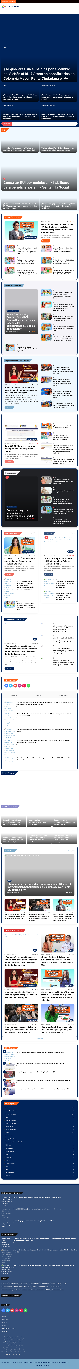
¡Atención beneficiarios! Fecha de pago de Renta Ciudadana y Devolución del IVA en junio (63, 338)
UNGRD (47, 1290)
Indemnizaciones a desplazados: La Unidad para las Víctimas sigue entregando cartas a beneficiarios (57, 116)
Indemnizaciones (7, 1286)
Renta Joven (9, 1126)
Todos (51, 850)
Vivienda (8, 1145)
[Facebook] (7, 1354)
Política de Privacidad (8, 1328)
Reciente (14, 695)
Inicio (52, 1365)
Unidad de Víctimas (48, 105)
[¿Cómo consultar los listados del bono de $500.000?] (46, 426)
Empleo (7, 1175)
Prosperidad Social (11, 1139)
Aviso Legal (4, 1319)
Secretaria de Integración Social (11, 1290)
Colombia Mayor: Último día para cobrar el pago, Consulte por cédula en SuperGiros (19, 561)
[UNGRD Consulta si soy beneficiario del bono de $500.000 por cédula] (46, 435)
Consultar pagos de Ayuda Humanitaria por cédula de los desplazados (63, 481)
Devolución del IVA (13, 286)
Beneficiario (24, 1283)
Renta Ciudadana (12, 217)
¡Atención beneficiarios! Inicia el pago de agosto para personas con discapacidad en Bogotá (57, 97)
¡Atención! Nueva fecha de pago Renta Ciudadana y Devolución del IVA (63, 328)
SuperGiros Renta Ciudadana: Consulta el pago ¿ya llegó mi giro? (64, 822)
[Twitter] (10, 1354)
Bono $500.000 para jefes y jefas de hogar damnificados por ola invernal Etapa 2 (63, 461)
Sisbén (7, 1133)
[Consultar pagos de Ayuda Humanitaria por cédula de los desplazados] (46, 480)
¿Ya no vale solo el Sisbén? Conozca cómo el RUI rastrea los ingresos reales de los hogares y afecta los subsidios (63, 651)
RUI (5, 47)
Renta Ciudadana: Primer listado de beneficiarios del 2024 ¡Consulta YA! (13, 840)
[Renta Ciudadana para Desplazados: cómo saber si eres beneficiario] (41, 518)
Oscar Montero (46, 221)
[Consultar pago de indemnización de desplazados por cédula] (21, 498)
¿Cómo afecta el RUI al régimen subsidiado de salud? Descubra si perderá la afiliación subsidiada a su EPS (20, 97)
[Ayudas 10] (10, 6)
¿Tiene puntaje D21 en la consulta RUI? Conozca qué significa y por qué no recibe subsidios (56, 1029)
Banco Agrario (8, 773)
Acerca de (58, 1365)
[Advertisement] (39, 29)
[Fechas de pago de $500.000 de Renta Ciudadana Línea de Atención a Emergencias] (46, 260)
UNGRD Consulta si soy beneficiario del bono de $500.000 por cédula (61, 437)
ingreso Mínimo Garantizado (21, 1286)
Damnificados (8, 105)
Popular (38, 695)
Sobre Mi (4, 1331)
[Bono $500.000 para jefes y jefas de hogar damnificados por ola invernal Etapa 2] (46, 459)
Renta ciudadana (55, 1286)
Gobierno (8, 1157)
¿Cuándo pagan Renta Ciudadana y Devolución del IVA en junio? (27, 349)
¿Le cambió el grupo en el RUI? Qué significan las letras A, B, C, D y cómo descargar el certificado (58, 206)
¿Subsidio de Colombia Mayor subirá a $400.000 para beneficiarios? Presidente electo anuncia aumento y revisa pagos (25, 585)
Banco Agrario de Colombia (13, 1142)
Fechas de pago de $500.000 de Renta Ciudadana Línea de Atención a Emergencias (63, 262)
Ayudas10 (5, 1283)
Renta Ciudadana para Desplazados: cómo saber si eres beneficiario (62, 521)
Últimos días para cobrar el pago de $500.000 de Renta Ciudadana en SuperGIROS (63, 249)
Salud (7, 1166)
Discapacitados (10, 1163)
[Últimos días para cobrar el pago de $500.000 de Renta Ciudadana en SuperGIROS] (46, 248)
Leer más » (45, 241)
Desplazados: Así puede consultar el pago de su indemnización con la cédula (62, 501)
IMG (54, 416)
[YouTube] (12, 1354)
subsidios (31, 1290)
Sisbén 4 (48, 533)
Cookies (3, 1325)
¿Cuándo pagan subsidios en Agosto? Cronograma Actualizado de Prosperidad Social (25, 606)
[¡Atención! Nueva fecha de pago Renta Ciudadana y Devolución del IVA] (46, 327)
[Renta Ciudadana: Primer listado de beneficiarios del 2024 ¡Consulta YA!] (13, 835)
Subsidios (9, 851)
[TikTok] (17, 1354)
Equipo (64, 1365)
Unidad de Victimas (57, 1290)
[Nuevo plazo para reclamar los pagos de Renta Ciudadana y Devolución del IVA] (46, 316)
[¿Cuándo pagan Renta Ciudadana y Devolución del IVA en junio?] (10, 347)
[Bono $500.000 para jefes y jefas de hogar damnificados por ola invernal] (9, 1066)
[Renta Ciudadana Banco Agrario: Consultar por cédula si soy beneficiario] (13, 818)
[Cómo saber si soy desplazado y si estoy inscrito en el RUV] (46, 490)
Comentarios (63, 695)
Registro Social (10, 1172)
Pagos (34, 1286)
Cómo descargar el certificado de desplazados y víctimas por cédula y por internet (63, 511)
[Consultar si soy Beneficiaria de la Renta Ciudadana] (39, 818)
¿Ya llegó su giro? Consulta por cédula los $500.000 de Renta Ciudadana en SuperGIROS (27, 262)
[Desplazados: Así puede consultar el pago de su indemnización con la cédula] (46, 499)
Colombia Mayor (12, 533)
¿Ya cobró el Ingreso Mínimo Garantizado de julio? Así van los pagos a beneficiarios (63, 405)
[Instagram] (14, 1354)
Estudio (7, 1160)
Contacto (4, 1322)
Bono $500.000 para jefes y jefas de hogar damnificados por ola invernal (20, 448)
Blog (6, 1169)
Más (67, 850)
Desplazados (24, 416)
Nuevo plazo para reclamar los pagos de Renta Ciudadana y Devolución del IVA (63, 318)
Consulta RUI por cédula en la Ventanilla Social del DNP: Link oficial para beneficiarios (65, 584)
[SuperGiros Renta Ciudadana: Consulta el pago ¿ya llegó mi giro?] (64, 818)
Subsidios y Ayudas (48, 85)
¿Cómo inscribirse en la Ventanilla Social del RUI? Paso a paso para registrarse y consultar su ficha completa (20, 206)
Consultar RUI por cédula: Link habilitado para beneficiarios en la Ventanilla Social (58, 561)
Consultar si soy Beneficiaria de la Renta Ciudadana (37, 822)
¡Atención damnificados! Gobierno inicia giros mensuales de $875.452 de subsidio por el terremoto (20, 116)
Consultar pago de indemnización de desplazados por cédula (36, 1072)
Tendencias (9, 1148)
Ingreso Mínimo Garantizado (17, 361)
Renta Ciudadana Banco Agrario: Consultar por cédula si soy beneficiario (12, 822)
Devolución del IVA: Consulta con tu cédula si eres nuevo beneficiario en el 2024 (42, 1089)
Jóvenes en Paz (10, 1130)
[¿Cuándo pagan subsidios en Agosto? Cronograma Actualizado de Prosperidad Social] (46, 292)
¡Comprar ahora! (72, 1365)
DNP (65, 1283)
